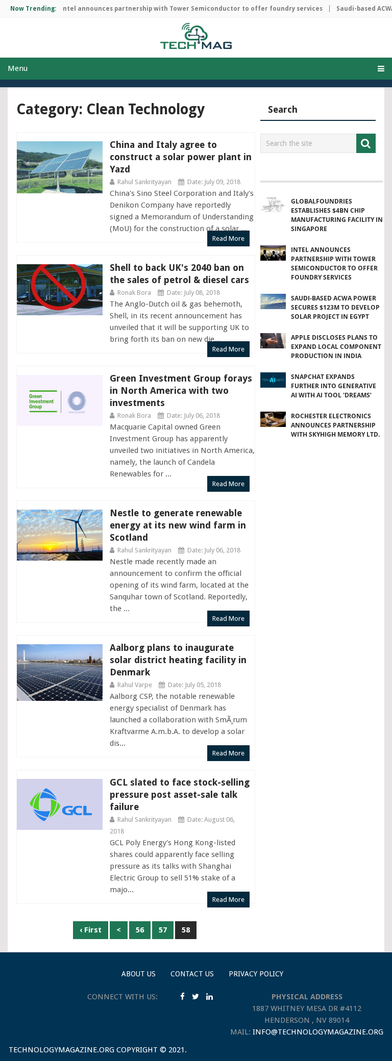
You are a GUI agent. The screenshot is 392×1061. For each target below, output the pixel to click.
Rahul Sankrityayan (144, 182)
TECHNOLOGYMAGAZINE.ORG (61, 1049)
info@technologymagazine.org (318, 1032)
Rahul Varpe (134, 685)
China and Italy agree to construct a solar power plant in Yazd (181, 156)
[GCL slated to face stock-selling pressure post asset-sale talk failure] (60, 804)
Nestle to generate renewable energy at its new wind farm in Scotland (178, 525)
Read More (228, 238)
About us (138, 974)
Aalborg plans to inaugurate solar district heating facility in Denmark (178, 659)
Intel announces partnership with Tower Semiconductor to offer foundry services (182, 8)
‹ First (91, 929)
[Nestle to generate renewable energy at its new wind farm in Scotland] (60, 535)
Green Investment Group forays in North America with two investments (181, 390)
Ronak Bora (134, 292)
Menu (18, 68)
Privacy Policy (256, 974)
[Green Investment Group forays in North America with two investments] (60, 400)
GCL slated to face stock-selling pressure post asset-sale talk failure (180, 794)
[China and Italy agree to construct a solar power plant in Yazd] (60, 167)
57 (163, 929)
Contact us (192, 974)
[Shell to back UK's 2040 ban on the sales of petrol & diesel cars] (60, 290)
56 (140, 929)
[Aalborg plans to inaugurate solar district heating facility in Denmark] (60, 672)
